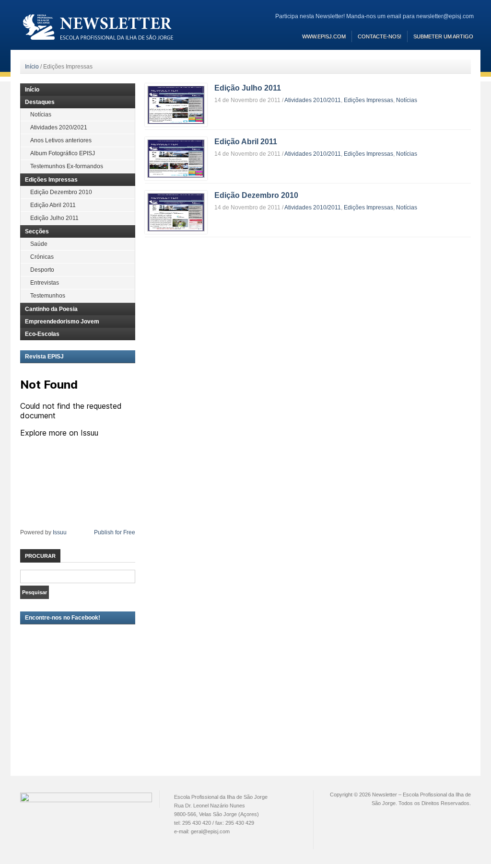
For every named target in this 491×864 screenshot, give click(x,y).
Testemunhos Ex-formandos (66, 166)
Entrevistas (44, 282)
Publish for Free (114, 532)
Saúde (38, 244)
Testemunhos (47, 295)
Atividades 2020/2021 (58, 127)
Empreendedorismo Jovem (62, 321)
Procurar (40, 556)
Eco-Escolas (42, 334)
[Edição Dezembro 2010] (176, 211)
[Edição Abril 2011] (176, 158)
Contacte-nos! (379, 36)
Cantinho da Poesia (51, 309)
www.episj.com (324, 36)
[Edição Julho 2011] (176, 104)
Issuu (60, 532)
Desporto (42, 269)
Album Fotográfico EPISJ (62, 153)
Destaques (40, 102)
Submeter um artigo (443, 36)
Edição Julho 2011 (247, 88)
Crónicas (42, 256)
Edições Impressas (368, 100)
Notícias (406, 100)
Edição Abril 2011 (245, 142)
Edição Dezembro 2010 (256, 195)
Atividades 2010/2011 (312, 100)
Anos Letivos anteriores (61, 140)
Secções (37, 231)
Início (32, 66)
